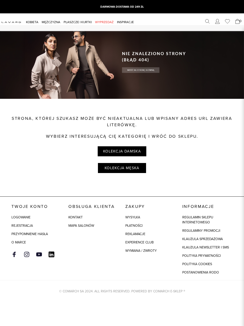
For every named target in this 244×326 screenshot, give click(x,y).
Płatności (133, 225)
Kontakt (75, 217)
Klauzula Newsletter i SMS (205, 247)
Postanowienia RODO (200, 272)
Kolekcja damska (122, 151)
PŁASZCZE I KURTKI (78, 22)
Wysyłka (132, 217)
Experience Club (139, 242)
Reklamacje (135, 234)
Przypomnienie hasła (29, 234)
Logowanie (20, 217)
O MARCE (18, 242)
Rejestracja (22, 225)
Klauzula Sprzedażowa (202, 239)
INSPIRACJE (125, 22)
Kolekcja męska (122, 168)
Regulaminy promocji (201, 230)
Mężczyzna (51, 22)
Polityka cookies (197, 264)
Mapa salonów (81, 225)
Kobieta (32, 22)
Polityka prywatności (201, 255)
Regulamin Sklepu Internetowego (197, 220)
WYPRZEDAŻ (104, 22)
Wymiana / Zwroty (141, 250)
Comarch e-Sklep (168, 291)
